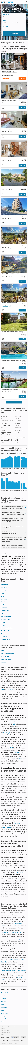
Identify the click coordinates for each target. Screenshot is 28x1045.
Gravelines (4, 602)
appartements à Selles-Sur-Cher (11, 932)
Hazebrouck (4, 1001)
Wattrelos (3, 1022)
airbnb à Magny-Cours (17, 939)
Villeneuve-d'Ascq (5, 639)
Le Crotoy (3, 662)
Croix (2, 593)
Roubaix (3, 625)
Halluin (3, 995)
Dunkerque (4, 599)
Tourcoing (3, 633)
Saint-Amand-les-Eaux (7, 628)
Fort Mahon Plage (6, 659)
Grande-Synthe (5, 993)
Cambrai (3, 590)
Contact (15, 1043)
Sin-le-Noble (4, 1013)
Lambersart (4, 607)
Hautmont (3, 998)
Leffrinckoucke (5, 610)
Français (15, 1037)
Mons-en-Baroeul (5, 619)
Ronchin (3, 622)
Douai (2, 596)
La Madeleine (4, 605)
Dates (4, 20)
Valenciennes (4, 636)
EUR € (23, 1037)
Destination (6, 14)
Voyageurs (5, 26)
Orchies (3, 1010)
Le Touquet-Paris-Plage (7, 653)
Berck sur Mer (5, 656)
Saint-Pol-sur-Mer (5, 631)
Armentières (4, 584)
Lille (2, 613)
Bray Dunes (4, 587)
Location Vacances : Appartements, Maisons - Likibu (7, 1)
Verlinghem (4, 1016)
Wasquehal (4, 1019)
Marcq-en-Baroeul (6, 616)
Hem (2, 1004)
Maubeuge (6, 733)
